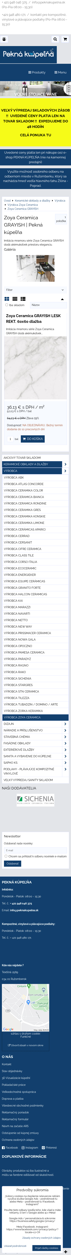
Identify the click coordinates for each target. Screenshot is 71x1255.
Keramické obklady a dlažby (26, 464)
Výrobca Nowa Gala (20, 639)
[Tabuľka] (23, 300)
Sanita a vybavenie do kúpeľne (27, 756)
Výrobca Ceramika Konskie (24, 516)
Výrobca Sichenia (17, 678)
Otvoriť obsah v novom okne (26, 1045)
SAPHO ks (10, 762)
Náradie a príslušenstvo (23, 730)
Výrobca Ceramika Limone (24, 523)
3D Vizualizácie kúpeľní (16, 1077)
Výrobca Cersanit (18, 542)
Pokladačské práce (14, 1084)
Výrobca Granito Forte (22, 588)
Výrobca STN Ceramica (21, 691)
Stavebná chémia (17, 737)
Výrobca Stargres (18, 685)
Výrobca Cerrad (17, 536)
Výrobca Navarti (17, 613)
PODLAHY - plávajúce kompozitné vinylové (29, 771)
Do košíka (34, 439)
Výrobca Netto (16, 620)
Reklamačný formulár (15, 1119)
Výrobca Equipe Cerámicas (24, 581)
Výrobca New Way (18, 626)
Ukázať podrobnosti (15, 1246)
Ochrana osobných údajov (18, 1139)
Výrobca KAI (13, 600)
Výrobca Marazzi (17, 607)
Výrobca (10, 471)
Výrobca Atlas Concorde (24, 484)
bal (16, 439)
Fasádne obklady (17, 743)
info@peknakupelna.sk (24, 910)
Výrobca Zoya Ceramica (22, 717)
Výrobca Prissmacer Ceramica (27, 633)
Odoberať (13, 863)
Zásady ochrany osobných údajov (41, 1237)
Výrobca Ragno (16, 665)
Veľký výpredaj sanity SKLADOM (28, 780)
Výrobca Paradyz (17, 659)
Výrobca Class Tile (19, 555)
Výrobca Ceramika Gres (22, 510)
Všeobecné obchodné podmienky (23, 1105)
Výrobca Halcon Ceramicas (25, 594)
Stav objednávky (12, 1071)
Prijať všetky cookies (46, 1248)
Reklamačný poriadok (15, 1112)
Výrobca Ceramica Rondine (25, 503)
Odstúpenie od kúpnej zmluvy (20, 1133)
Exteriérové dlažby (19, 750)
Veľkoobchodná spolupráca (19, 1091)
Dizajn (9, 724)
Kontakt (6, 1064)
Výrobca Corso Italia (20, 562)
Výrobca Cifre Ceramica (22, 549)
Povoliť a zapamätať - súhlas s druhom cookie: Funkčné (26, 1033)
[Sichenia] (35, 805)
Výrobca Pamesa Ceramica (24, 652)
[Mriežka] (7, 300)
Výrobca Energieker (20, 575)
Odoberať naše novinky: (18, 843)
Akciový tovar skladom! (22, 458)
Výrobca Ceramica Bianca (24, 497)
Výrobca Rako (15, 672)
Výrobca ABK (14, 477)
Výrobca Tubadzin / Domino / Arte (31, 704)
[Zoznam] (15, 300)
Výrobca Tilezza (16, 698)
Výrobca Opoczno (18, 646)
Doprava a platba (12, 1098)
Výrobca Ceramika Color (23, 490)
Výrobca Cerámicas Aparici (25, 529)
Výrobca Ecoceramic (20, 568)
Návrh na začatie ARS (15, 1126)
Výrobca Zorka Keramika (23, 711)
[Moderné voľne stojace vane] (35, 95)
